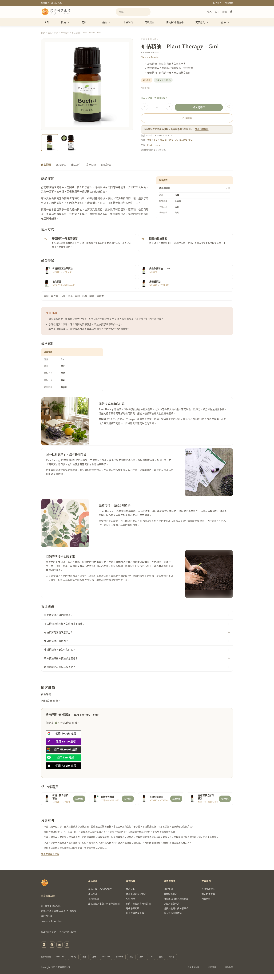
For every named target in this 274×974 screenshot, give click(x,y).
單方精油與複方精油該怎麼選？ (61, 658)
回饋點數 (206, 899)
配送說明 (130, 899)
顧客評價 (106, 164)
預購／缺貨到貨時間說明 (138, 904)
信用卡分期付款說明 (136, 894)
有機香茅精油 (107, 797)
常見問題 (229, 3)
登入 (209, 11)
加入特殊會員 (208, 894)
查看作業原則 (202, 129)
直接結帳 (187, 118)
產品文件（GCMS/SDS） (101, 889)
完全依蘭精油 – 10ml (160, 268)
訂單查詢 (217, 3)
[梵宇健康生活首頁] (44, 882)
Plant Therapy (153, 145)
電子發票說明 (132, 908)
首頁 (43, 33)
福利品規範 (93, 899)
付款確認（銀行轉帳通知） (177, 899)
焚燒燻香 (149, 22)
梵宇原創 (200, 22)
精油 (63, 22)
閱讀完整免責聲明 (50, 854)
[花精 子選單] (89, 22)
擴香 (104, 22)
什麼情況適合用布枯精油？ (58, 615)
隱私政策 (229, 967)
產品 (50, 33)
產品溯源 (92, 894)
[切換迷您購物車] (231, 11)
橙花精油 (56, 281)
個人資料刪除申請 (173, 913)
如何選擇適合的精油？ (56, 641)
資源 (224, 11)
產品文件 (76, 164)
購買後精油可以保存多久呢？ (59, 667)
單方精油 (65, 33)
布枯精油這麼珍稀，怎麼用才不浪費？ (64, 624)
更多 (223, 22)
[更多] (228, 22)
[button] (129, 147)
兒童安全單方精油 (155, 140)
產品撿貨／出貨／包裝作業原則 (104, 904)
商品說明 (46, 164)
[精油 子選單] (68, 22)
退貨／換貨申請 (171, 904)
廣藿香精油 (155, 281)
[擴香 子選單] (109, 22)
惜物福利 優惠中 (175, 22)
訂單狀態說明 (170, 894)
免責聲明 (212, 967)
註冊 (217, 11)
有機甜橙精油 (156, 797)
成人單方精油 (181, 140)
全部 (46, 22)
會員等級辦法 (208, 889)
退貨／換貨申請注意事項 (176, 908)
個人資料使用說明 (135, 913)
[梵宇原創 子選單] (207, 22)
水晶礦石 (128, 22)
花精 (84, 22)
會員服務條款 (193, 967)
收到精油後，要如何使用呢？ (59, 649)
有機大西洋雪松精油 (60, 797)
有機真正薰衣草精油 (62, 268)
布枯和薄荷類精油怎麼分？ (58, 632)
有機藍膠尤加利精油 (206, 797)
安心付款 (130, 889)
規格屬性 (61, 164)
